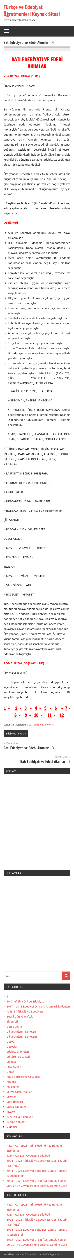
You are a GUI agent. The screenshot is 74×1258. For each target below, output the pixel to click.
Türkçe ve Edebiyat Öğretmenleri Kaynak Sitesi (32, 11)
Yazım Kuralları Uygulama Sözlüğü (28, 1155)
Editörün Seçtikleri (18, 1056)
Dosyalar (11, 1046)
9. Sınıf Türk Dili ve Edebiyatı (24, 1011)
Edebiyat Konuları (16, 733)
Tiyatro (10, 1111)
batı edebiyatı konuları (41, 724)
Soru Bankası (14, 1101)
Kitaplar (11, 1081)
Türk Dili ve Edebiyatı (19, 1116)
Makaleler (12, 1086)
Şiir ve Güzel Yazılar (19, 1091)
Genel (10, 1071)
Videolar (11, 1126)
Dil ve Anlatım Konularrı (21, 1036)
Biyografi (12, 1021)
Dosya (10, 1041)
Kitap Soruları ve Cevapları (23, 1076)
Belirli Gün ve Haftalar (20, 1016)
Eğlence (11, 1061)
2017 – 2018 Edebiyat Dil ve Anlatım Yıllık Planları (38, 1006)
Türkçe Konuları (16, 1121)
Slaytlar (11, 1096)
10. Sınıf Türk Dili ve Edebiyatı (25, 1001)
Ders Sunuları (15, 1026)
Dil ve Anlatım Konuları (21, 1031)
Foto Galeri (13, 1066)
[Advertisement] (37, 824)
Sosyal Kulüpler (16, 1106)
